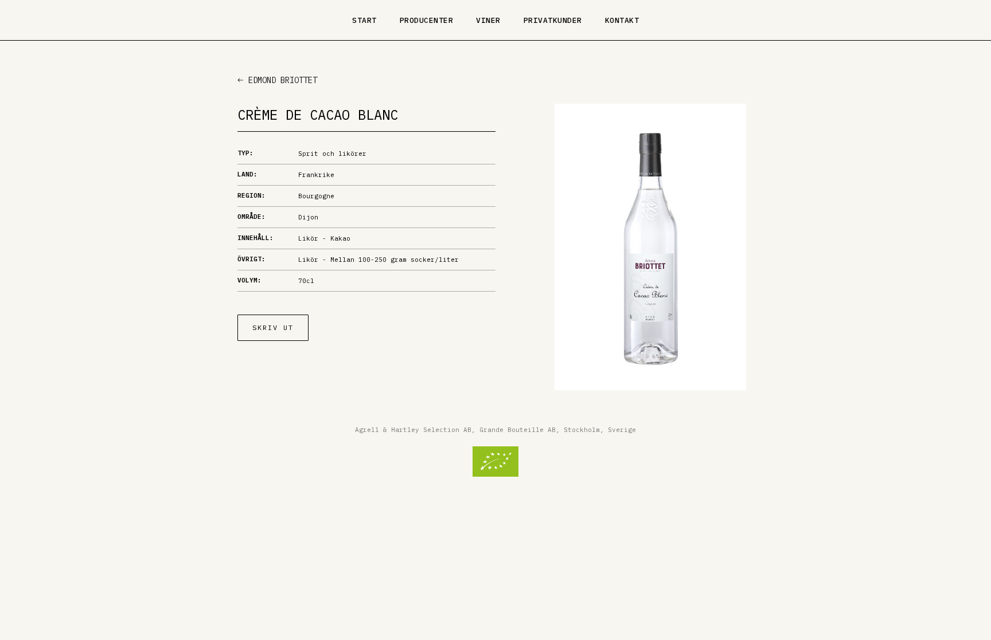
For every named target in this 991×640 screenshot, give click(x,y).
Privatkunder (553, 20)
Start (364, 20)
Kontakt (622, 20)
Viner (488, 20)
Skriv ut (273, 327)
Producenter (427, 20)
